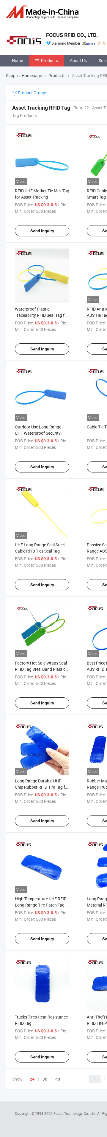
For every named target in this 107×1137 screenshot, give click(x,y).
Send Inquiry (42, 230)
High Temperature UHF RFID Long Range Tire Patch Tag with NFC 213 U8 (41, 905)
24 (32, 1079)
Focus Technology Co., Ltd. (75, 1113)
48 (57, 1079)
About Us (78, 60)
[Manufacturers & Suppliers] (43, 12)
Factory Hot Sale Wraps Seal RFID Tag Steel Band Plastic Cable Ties (41, 669)
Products (49, 60)
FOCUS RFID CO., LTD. (72, 35)
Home (17, 60)
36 (45, 1079)
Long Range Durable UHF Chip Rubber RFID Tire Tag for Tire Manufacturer (42, 787)
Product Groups (32, 92)
